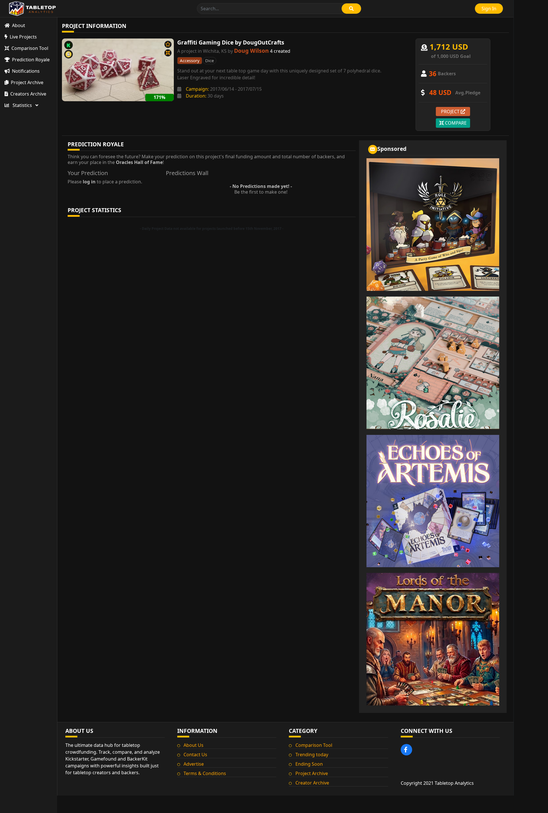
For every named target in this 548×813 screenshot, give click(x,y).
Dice (209, 60)
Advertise (194, 764)
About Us (194, 745)
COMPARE (455, 123)
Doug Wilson (251, 50)
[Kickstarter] (68, 45)
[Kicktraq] (68, 54)
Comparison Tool (313, 745)
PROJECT (451, 111)
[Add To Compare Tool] (168, 52)
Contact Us (195, 754)
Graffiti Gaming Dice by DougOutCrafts (230, 42)
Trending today (311, 754)
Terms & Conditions (205, 773)
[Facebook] (406, 749)
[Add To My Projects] (168, 44)
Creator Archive (312, 783)
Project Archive (311, 773)
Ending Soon (309, 764)
